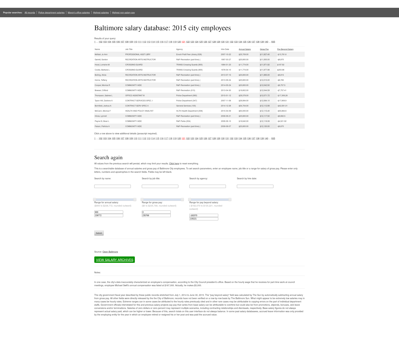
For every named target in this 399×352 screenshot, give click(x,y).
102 (100, 41)
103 (105, 41)
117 (166, 41)
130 (223, 41)
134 (240, 41)
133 (236, 41)
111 (140, 41)
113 (148, 41)
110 (135, 41)
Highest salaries (101, 12)
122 (188, 41)
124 (196, 41)
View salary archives (114, 259)
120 (179, 41)
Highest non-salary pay (123, 12)
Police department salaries (51, 12)
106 (118, 41)
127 (210, 41)
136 (249, 41)
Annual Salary (245, 49)
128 (214, 41)
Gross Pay (264, 49)
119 (175, 41)
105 (113, 41)
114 (153, 41)
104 (109, 41)
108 (127, 41)
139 (262, 41)
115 (157, 41)
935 (273, 41)
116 (161, 41)
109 (131, 41)
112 (144, 41)
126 (205, 41)
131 (227, 41)
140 (266, 41)
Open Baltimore (110, 251)
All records (30, 12)
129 (218, 41)
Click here (174, 163)
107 (122, 41)
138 (258, 41)
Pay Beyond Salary (285, 49)
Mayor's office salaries (79, 12)
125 (201, 41)
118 (170, 41)
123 (192, 41)
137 (253, 41)
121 (183, 41)
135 (244, 41)
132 (231, 41)
